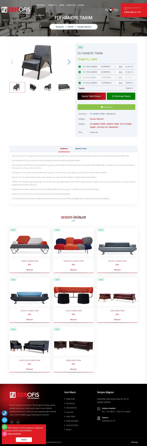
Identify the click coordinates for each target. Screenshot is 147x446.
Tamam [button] (24, 440)
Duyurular (69, 412)
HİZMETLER (71, 5)
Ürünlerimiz (70, 403)
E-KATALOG (40, 15)
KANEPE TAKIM (113, 124)
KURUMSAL (40, 5)
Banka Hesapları (72, 420)
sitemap (134, 442)
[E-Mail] (4, 420)
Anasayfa (60, 26)
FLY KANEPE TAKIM (97, 124)
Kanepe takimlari (84, 26)
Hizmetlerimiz (71, 407)
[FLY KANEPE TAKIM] (40, 61)
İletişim (69, 429)
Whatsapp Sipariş (122, 96)
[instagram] (4, 434)
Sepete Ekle (108, 107)
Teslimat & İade (72, 425)
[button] (69, 62)
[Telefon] (4, 413)
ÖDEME (61, 5)
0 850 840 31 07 (132, 12)
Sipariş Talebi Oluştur (91, 96)
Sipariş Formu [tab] (81, 148)
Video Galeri (70, 416)
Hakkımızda (70, 399)
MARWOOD (113, 127)
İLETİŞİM (81, 5)
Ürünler (71, 26)
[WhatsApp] (4, 427)
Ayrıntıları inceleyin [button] (12, 434)
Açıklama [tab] (64, 148)
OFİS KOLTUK (102, 127)
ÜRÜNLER (51, 5)
